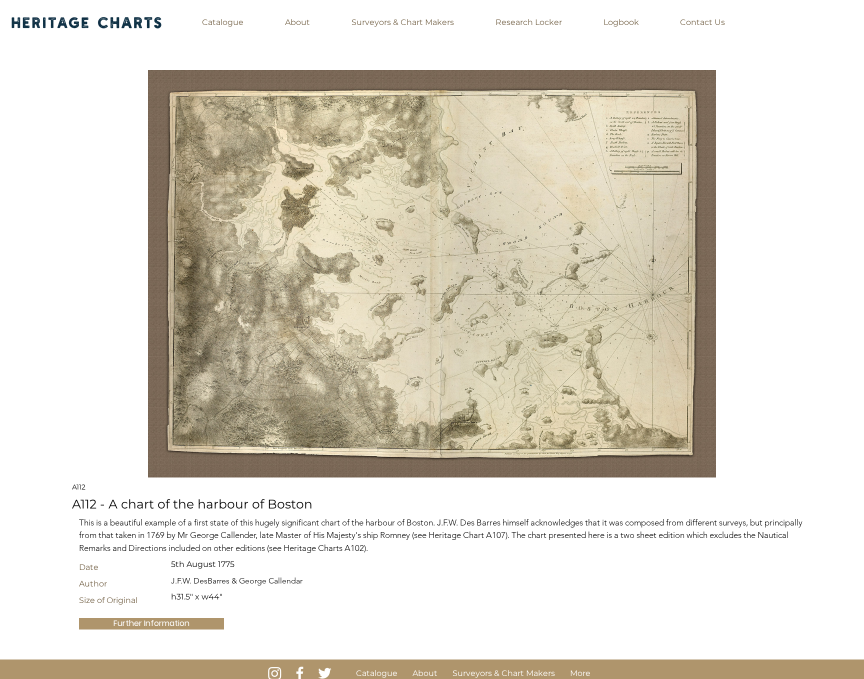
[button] (223, 22)
